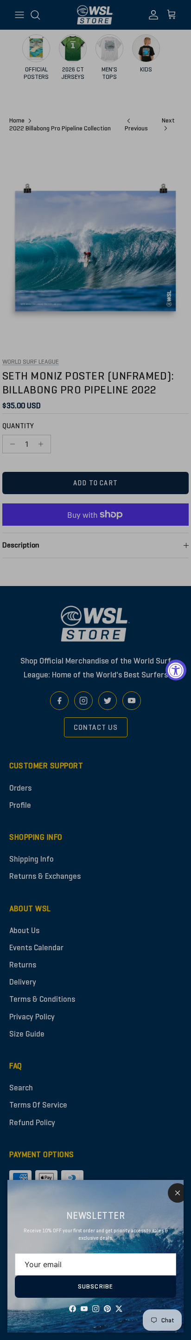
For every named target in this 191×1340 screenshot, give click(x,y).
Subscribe (95, 1286)
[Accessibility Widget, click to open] (176, 670)
